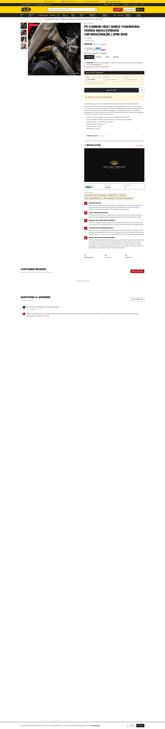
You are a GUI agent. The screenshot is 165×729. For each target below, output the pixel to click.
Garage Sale (31, 15)
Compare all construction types (97, 67)
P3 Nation (65, 15)
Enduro (99, 57)
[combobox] (72, 9)
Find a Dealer (139, 15)
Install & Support (92, 15)
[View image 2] (24, 33)
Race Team (73, 15)
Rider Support (105, 15)
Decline (131, 725)
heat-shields (37, 19)
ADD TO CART (111, 90)
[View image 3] (24, 39)
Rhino (107, 57)
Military (120, 15)
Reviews (52, 15)
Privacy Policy (95, 725)
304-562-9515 (26, 4)
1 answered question (89, 40)
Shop (28, 19)
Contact (106, 4)
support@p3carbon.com (43, 4)
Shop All (21, 15)
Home (22, 19)
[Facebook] (143, 4)
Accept (140, 725)
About (113, 4)
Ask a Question (137, 299)
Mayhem (116, 57)
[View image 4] (24, 46)
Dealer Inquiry (128, 15)
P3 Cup (58, 15)
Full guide (139, 145)
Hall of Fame (82, 15)
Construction (43, 15)
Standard (89, 57)
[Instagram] (141, 4)
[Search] (95, 9)
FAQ (118, 4)
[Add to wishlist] (142, 90)
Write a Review (137, 271)
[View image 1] (24, 26)
